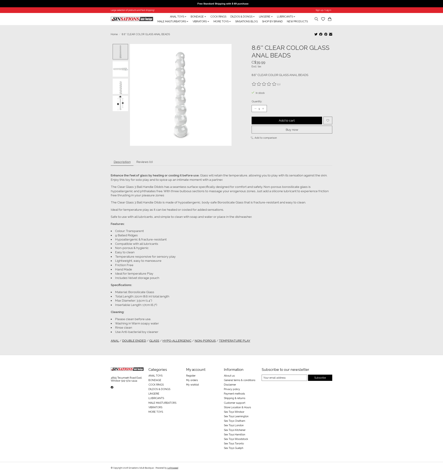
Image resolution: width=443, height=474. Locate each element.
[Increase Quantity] (263, 108)
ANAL (115, 340)
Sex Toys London (234, 425)
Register (191, 375)
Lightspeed (172, 468)
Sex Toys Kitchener (235, 429)
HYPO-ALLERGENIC (176, 340)
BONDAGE (154, 380)
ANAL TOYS (155, 375)
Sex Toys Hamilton (234, 434)
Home (114, 34)
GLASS (154, 340)
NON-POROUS (205, 340)
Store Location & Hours (237, 407)
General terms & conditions (239, 380)
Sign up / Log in (323, 10)
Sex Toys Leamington (236, 416)
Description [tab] (122, 162)
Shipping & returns (234, 398)
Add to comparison (266, 137)
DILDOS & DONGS (159, 389)
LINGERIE (153, 393)
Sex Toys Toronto (234, 443)
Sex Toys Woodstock (236, 438)
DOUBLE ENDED (134, 340)
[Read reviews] (264, 84)
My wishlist (192, 384)
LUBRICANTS (156, 398)
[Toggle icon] (316, 19)
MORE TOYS (155, 411)
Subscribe (320, 377)
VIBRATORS (155, 407)
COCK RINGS (218, 16)
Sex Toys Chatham (234, 420)
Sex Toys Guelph (233, 447)
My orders (192, 380)
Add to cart (287, 120)
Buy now (292, 129)
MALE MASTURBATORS (162, 402)
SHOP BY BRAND (272, 21)
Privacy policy (232, 389)
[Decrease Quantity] (255, 108)
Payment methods (234, 393)
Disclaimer (230, 384)
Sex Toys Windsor (234, 411)
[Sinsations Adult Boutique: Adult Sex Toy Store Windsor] (132, 19)
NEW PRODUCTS (297, 21)
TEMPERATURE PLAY (234, 340)
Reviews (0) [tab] (144, 162)
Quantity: (257, 101)
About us (229, 375)
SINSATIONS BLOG (246, 21)
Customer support (234, 402)
